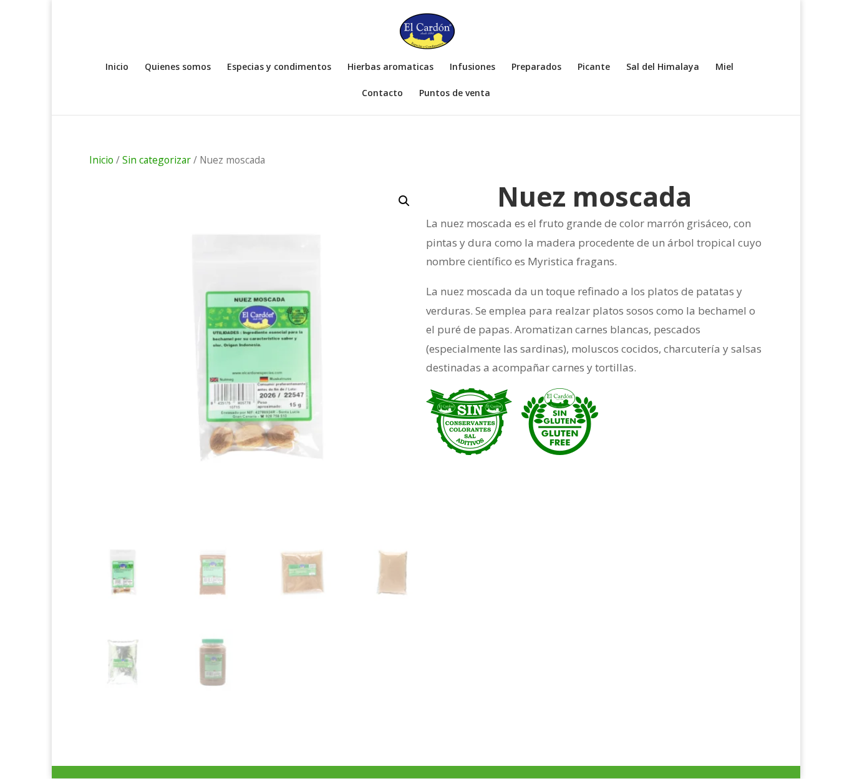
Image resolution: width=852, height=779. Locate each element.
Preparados (536, 67)
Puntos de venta (454, 94)
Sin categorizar (156, 160)
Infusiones (472, 67)
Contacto (382, 94)
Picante (594, 67)
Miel (724, 67)
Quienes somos (178, 67)
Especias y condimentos (279, 67)
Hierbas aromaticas (390, 67)
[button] (404, 201)
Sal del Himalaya (662, 67)
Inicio (116, 67)
